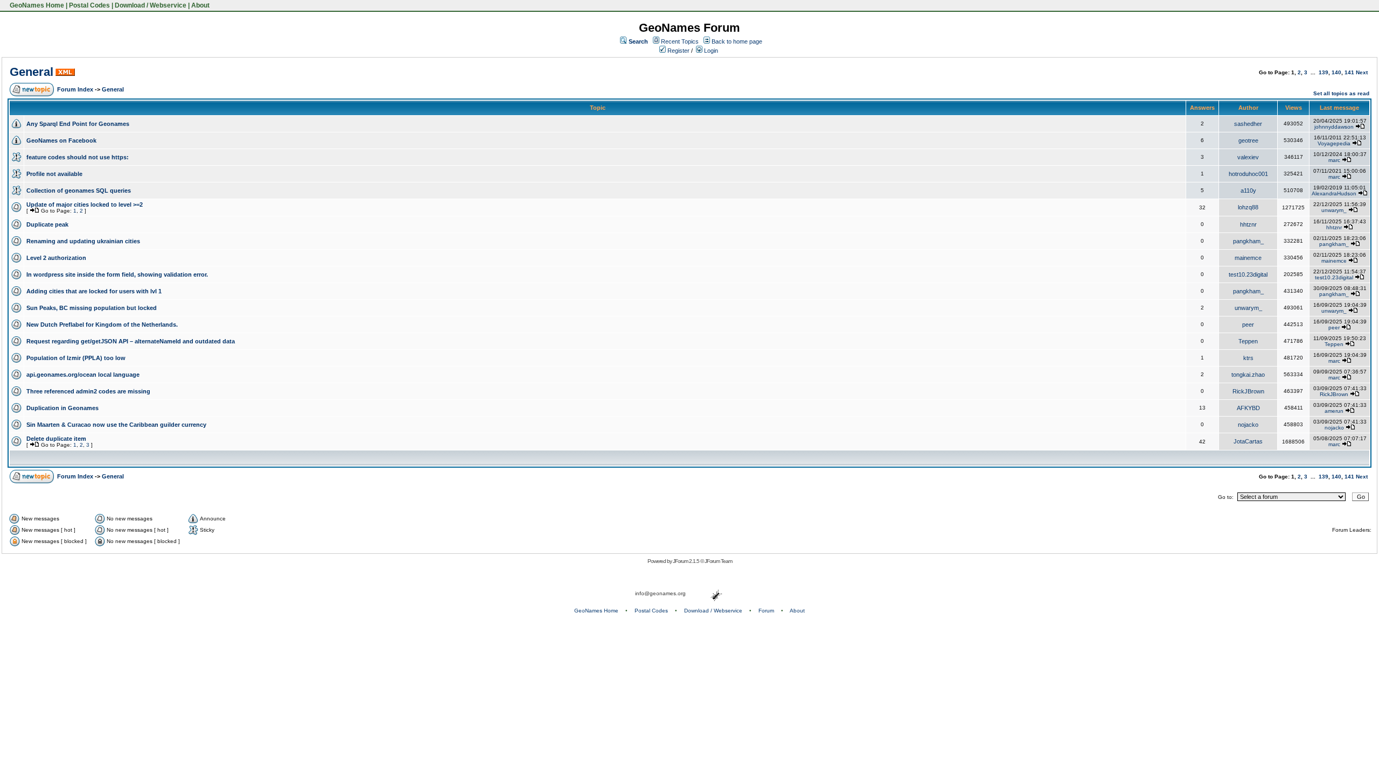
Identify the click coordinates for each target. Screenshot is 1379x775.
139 (1323, 72)
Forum (766, 611)
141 (1349, 72)
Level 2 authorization (56, 258)
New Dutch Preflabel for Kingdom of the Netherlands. (102, 324)
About (200, 5)
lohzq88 (1248, 207)
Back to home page (737, 41)
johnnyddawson (1334, 127)
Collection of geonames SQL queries (78, 190)
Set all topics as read (1341, 93)
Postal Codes (89, 5)
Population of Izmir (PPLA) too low (76, 358)
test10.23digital (1248, 274)
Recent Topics (680, 41)
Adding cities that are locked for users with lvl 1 (94, 291)
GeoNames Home (36, 5)
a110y (1248, 190)
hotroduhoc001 (1248, 174)
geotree (1248, 140)
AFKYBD (1248, 408)
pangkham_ (1248, 241)
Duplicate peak (47, 224)
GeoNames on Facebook (61, 140)
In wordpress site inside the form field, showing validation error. (117, 274)
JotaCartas (1248, 441)
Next (1362, 72)
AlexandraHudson (1334, 193)
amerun (1334, 411)
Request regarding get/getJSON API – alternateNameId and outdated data (130, 341)
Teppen (1248, 341)
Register (678, 50)
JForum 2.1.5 (686, 561)
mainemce (1248, 258)
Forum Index (75, 89)
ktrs (1248, 358)
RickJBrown (1248, 391)
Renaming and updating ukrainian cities (83, 241)
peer (1248, 324)
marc (1334, 160)
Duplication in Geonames (62, 408)
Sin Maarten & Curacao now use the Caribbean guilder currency (116, 424)
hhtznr (1248, 224)
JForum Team (718, 561)
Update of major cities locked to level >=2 (84, 204)
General (31, 72)
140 (1336, 72)
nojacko (1248, 424)
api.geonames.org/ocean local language (83, 374)
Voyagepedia (1334, 143)
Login (710, 50)
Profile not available (54, 174)
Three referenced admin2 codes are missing (88, 391)
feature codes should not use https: (77, 157)
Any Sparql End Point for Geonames (77, 124)
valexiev (1248, 157)
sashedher (1248, 124)
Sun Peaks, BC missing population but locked (91, 308)
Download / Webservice (150, 5)
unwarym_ (1334, 210)
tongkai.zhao (1248, 374)
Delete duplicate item (56, 438)
